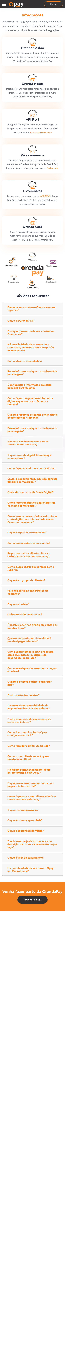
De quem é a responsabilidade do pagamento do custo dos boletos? (28, 707)
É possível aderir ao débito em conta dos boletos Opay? (32, 626)
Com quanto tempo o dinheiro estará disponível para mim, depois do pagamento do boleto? (30, 654)
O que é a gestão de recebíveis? (26, 532)
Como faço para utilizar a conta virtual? (31, 468)
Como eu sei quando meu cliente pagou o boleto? (32, 670)
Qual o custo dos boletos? (23, 695)
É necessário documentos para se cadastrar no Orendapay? (28, 443)
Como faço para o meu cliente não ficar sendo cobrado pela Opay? (31, 798)
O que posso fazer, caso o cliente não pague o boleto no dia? (30, 785)
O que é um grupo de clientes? (26, 580)
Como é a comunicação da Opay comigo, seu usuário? (27, 734)
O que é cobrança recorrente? (25, 830)
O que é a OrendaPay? (20, 320)
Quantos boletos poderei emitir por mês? (29, 683)
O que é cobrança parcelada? (24, 820)
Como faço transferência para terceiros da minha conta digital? (31, 504)
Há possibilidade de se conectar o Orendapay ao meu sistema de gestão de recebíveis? (30, 347)
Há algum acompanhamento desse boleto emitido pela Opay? (28, 771)
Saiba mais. (53, 168)
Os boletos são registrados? (24, 614)
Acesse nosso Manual (41, 132)
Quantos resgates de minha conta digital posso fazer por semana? (32, 416)
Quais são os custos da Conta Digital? (30, 492)
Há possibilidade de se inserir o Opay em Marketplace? (30, 870)
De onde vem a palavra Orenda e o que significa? (31, 309)
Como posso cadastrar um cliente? (28, 543)
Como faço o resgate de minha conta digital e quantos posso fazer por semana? (30, 401)
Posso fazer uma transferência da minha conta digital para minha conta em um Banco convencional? (32, 519)
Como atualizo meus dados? (24, 361)
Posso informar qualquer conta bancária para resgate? (32, 373)
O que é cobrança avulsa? (22, 810)
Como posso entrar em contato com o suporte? (31, 568)
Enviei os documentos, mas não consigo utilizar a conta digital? (32, 480)
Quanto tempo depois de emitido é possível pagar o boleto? (29, 640)
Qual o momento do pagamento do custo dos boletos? (29, 720)
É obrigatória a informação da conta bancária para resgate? (29, 386)
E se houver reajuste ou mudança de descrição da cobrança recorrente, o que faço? (32, 844)
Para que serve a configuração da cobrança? (27, 592)
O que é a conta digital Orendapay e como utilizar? (29, 456)
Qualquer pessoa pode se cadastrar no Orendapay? (31, 333)
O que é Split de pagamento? (25, 857)
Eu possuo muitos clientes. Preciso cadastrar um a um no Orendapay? (28, 555)
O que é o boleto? (18, 604)
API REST (45, 196)
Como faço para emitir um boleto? (28, 745)
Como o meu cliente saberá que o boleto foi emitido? (28, 758)
